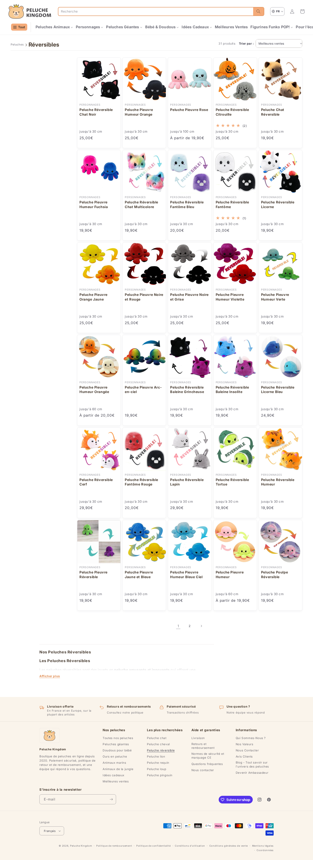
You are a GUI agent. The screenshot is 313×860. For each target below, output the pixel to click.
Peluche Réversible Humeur (277, 482)
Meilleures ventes (116, 781)
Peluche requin (158, 762)
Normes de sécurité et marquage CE (207, 755)
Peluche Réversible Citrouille (232, 112)
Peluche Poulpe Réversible (274, 574)
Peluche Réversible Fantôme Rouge (141, 482)
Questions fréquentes (207, 764)
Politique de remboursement (114, 845)
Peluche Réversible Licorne (277, 204)
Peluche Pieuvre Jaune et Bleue (139, 574)
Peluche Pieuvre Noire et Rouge (144, 296)
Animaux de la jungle (118, 769)
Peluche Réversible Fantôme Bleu (187, 204)
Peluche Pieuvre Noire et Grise (189, 296)
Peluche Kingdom (81, 845)
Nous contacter (202, 770)
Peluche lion (156, 756)
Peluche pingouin (159, 775)
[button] (54, 27)
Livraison (198, 738)
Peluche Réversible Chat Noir (96, 112)
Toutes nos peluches (118, 738)
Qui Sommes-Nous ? (251, 738)
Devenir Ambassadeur (252, 772)
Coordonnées (265, 850)
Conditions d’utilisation (190, 845)
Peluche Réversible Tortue (232, 482)
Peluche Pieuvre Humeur (230, 574)
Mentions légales (263, 845)
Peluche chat (156, 738)
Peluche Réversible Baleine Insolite (232, 389)
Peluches (17, 44)
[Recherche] (258, 11)
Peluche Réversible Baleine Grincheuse (187, 389)
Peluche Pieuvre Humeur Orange (139, 112)
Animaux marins (114, 762)
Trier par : (246, 43)
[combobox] (155, 11)
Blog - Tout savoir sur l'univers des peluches (252, 764)
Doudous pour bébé (117, 750)
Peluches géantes (116, 744)
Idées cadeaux (113, 775)
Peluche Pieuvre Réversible (93, 574)
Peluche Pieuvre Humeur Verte (275, 296)
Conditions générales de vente (228, 845)
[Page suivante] (201, 626)
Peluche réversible (161, 750)
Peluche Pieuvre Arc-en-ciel (143, 389)
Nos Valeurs (244, 744)
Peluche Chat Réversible (272, 112)
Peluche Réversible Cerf (96, 482)
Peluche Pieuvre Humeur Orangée (94, 389)
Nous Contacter (247, 750)
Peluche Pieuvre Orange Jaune (93, 296)
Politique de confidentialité (153, 845)
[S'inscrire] (111, 799)
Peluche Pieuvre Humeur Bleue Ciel (186, 574)
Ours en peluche (115, 756)
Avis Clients (244, 756)
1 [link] (178, 626)
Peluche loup (156, 769)
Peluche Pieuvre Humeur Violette (230, 296)
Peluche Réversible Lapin (187, 482)
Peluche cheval (158, 744)
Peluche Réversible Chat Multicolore (141, 204)
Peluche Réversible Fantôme (232, 204)
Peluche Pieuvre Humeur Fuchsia (93, 204)
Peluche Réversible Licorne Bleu (277, 389)
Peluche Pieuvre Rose (189, 110)
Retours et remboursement (203, 745)
